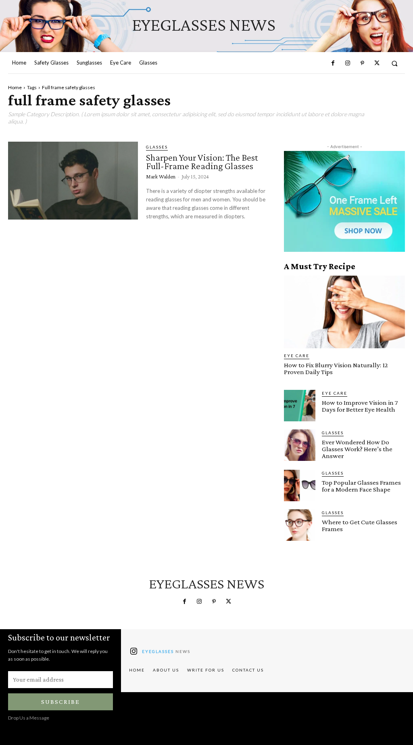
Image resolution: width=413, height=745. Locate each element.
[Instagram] (347, 63)
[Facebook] (332, 63)
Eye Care (296, 355)
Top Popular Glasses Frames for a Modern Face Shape (361, 486)
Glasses (157, 146)
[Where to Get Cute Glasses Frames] (299, 525)
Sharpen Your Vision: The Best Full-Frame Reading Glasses (202, 162)
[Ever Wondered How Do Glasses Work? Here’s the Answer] (299, 445)
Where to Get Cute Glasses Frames (359, 525)
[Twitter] (376, 63)
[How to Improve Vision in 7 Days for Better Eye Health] (299, 405)
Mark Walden (160, 176)
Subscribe (60, 701)
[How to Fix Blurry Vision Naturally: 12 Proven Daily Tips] (344, 312)
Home (15, 87)
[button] (394, 63)
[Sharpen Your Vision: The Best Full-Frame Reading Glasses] (73, 181)
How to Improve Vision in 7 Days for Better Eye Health (360, 406)
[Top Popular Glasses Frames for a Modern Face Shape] (299, 485)
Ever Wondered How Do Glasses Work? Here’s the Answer (357, 449)
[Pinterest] (362, 63)
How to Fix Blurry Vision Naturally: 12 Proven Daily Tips (336, 368)
